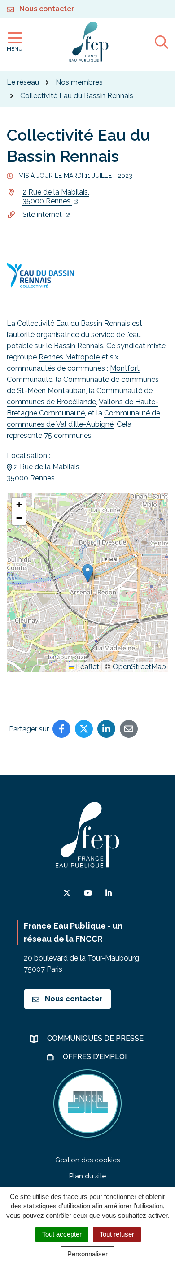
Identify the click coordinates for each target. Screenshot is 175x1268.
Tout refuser (117, 1234)
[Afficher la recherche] (161, 42)
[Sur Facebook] (61, 729)
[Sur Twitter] (84, 729)
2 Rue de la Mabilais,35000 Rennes (55, 196)
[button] (87, 573)
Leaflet (86, 666)
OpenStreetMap (139, 666)
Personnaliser (87, 1254)
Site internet (43, 214)
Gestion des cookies (87, 1160)
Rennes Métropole (69, 357)
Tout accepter (62, 1234)
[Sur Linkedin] (106, 729)
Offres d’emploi (95, 1056)
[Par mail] (129, 729)
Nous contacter (73, 999)
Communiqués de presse (96, 1038)
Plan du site (87, 1176)
